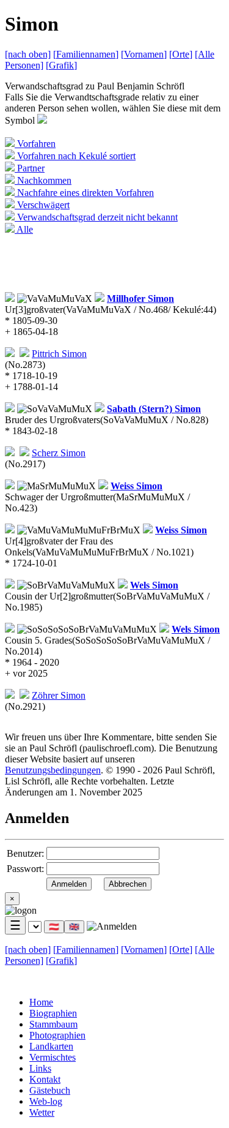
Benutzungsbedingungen (53, 770)
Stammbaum (53, 1024)
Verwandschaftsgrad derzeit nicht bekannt (96, 217)
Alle (24, 229)
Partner (30, 168)
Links (40, 1068)
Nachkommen (43, 180)
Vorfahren (35, 143)
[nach (28, 54)
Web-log (45, 1101)
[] (85, 54)
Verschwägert (42, 205)
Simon (140, 298)
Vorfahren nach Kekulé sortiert (75, 156)
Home (41, 1002)
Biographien (53, 1013)
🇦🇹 (54, 926)
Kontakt (44, 1079)
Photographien (57, 1035)
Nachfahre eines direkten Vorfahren (84, 192)
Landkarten (51, 1046)
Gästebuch (49, 1090)
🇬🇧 (74, 926)
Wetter (41, 1112)
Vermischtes (52, 1057)
